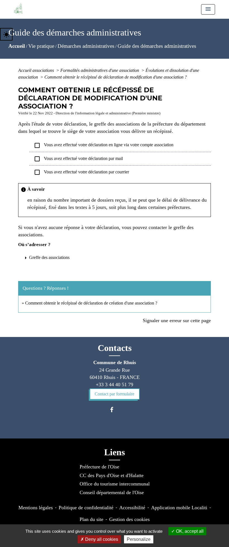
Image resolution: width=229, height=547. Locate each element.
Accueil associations (36, 70)
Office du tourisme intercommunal (115, 484)
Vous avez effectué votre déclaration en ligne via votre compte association (103, 145)
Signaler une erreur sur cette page (177, 320)
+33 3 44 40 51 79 (114, 384)
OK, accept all (189, 531)
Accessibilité (132, 507)
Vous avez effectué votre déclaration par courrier (81, 172)
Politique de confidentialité (86, 507)
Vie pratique (41, 46)
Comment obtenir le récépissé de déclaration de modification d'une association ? (115, 77)
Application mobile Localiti (179, 507)
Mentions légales (35, 507)
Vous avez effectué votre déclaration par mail (78, 158)
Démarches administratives (86, 46)
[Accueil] (18, 8)
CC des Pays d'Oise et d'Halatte (112, 475)
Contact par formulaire (114, 394)
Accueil (16, 46)
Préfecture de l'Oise (99, 467)
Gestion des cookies (129, 519)
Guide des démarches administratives (157, 46)
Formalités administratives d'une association (100, 70)
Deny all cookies (101, 539)
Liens (114, 452)
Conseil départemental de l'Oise (112, 492)
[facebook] (114, 409)
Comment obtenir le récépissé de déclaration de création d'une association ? (91, 303)
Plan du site (91, 519)
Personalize (139, 539)
